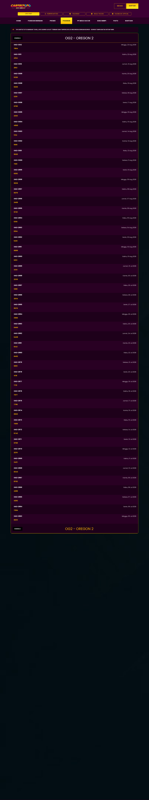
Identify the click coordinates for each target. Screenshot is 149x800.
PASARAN (66, 21)
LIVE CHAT (28, 14)
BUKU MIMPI (101, 21)
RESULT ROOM (99, 14)
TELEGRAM (75, 14)
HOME (18, 21)
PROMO (53, 21)
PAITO (115, 21)
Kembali (17, 38)
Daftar (132, 6)
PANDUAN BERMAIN (35, 21)
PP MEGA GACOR (83, 21)
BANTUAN (129, 21)
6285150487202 (52, 14)
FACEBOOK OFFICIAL (121, 14)
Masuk (120, 6)
